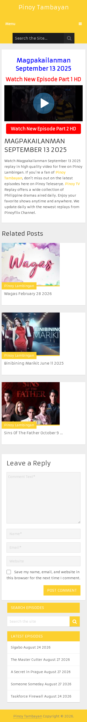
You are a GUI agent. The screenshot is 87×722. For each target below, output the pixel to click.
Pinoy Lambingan (19, 286)
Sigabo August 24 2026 (31, 647)
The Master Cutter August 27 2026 (40, 659)
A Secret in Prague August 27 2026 (41, 672)
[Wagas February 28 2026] (31, 264)
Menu (10, 24)
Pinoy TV (72, 184)
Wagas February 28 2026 (28, 293)
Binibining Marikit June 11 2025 (34, 363)
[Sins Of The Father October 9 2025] (31, 404)
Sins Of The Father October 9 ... (33, 433)
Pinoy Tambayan (43, 7)
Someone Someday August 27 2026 (41, 684)
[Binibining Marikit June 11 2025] (31, 334)
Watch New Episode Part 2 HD (43, 129)
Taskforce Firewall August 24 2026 (41, 696)
